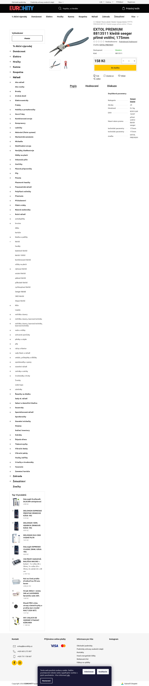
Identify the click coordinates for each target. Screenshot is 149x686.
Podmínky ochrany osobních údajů (42, 2)
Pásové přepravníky (23, 168)
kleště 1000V (20, 255)
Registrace (131, 2)
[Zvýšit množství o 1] (134, 61)
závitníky (18, 389)
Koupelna (18, 72)
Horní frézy (20, 114)
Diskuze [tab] (112, 86)
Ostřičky (18, 164)
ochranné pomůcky (22, 334)
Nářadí (16, 77)
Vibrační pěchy (21, 453)
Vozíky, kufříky (21, 457)
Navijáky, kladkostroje (24, 150)
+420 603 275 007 (24, 651)
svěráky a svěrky (21, 371)
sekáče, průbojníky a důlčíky (26, 357)
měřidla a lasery (21, 314)
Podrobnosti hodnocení (128, 41)
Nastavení (46, 680)
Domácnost (19, 51)
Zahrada (17, 476)
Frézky (18, 105)
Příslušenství (20, 200)
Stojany (18, 426)
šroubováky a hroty (22, 376)
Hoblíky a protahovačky (25, 109)
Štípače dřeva (21, 439)
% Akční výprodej (22, 46)
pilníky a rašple (21, 339)
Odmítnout (89, 671)
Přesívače (19, 196)
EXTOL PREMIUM (106, 45)
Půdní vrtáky (20, 205)
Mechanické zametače (24, 137)
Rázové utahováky (23, 209)
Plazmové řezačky (22, 182)
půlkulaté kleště (21, 282)
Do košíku (115, 68)
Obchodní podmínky (19, 2)
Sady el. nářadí (21, 398)
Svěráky (18, 435)
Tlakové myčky (21, 444)
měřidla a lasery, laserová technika (28, 319)
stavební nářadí (21, 366)
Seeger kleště (20, 291)
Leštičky (18, 127)
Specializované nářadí (24, 412)
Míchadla (19, 141)
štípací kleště (20, 301)
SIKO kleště (19, 296)
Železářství (19, 481)
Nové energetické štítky (86, 655)
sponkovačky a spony (23, 362)
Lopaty (17, 310)
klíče (17, 305)
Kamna (16, 66)
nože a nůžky (20, 330)
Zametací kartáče (22, 471)
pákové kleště (20, 278)
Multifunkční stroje (23, 146)
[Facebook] (14, 662)
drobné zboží (20, 96)
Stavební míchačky (23, 421)
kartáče (18, 232)
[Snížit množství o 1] (123, 61)
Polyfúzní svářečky (23, 191)
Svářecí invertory (22, 430)
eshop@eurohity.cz (24, 646)
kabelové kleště (21, 250)
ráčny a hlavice (20, 348)
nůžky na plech (21, 264)
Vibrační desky (21, 448)
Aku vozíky (19, 87)
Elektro (17, 56)
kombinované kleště (23, 260)
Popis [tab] (73, 86)
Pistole (18, 178)
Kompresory (20, 123)
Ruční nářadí (20, 214)
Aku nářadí (19, 82)
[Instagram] (19, 662)
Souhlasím (103, 671)
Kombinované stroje (23, 118)
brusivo (18, 223)
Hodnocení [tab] (91, 86)
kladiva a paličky (21, 237)
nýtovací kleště (21, 269)
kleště (17, 241)
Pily (16, 173)
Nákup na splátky (83, 662)
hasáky (17, 246)
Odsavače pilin (21, 159)
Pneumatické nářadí (23, 187)
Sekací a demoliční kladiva (26, 403)
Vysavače (19, 467)
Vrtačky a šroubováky (24, 462)
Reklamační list (82, 659)
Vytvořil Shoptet (130, 683)
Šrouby (18, 380)
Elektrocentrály (21, 100)
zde (68, 675)
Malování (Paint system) (25, 132)
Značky (17, 486)
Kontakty (80, 652)
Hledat (27, 38)
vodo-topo (19, 385)
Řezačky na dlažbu (23, 394)
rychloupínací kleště (23, 287)
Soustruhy (19, 407)
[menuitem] (19, 16)
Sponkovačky (20, 416)
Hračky (17, 61)
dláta (17, 228)
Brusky (18, 91)
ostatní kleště (20, 273)
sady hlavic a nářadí (22, 353)
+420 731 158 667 (24, 656)
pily (16, 344)
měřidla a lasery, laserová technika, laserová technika (28, 324)
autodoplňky (20, 219)
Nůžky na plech (21, 155)
